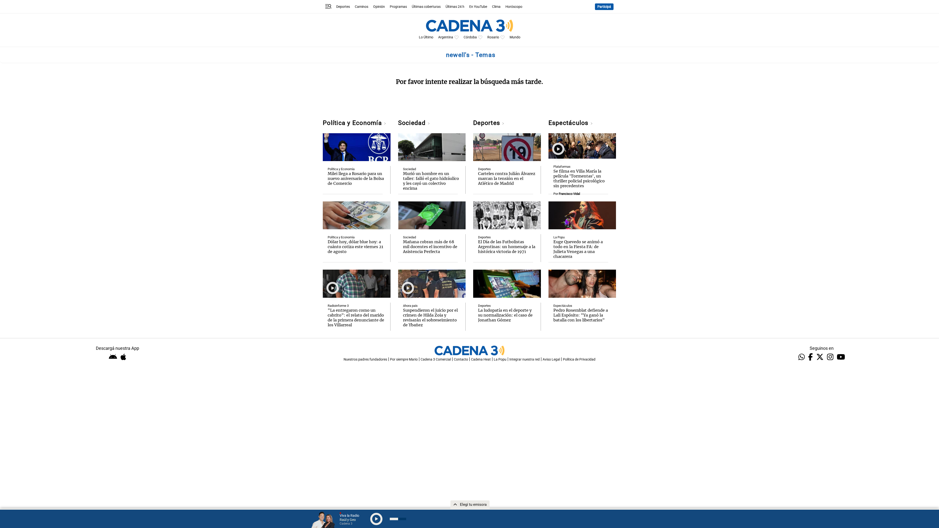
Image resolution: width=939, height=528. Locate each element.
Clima (496, 7)
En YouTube (478, 7)
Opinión (379, 7)
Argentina (445, 37)
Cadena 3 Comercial (436, 359)
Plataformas (561, 166)
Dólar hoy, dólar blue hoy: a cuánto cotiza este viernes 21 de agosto (355, 246)
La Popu (559, 237)
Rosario (493, 37)
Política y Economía (353, 122)
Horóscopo (513, 7)
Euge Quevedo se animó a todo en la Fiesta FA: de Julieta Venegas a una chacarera (578, 249)
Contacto (461, 359)
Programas (398, 7)
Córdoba (470, 37)
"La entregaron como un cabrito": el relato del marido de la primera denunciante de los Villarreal (356, 317)
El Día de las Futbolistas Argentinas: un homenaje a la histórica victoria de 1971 (506, 246)
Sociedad (412, 122)
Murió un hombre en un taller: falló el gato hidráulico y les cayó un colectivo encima (431, 181)
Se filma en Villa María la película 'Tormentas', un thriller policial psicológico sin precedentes (579, 178)
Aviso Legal (551, 359)
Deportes (343, 7)
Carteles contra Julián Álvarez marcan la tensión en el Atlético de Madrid (506, 178)
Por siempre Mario (404, 359)
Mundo (515, 37)
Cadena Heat (481, 359)
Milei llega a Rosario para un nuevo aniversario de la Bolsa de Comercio (356, 178)
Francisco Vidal (569, 194)
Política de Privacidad (579, 359)
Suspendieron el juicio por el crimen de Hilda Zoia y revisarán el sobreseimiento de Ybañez (430, 317)
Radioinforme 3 (338, 306)
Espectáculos (569, 122)
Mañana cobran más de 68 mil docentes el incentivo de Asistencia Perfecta (430, 246)
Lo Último (426, 37)
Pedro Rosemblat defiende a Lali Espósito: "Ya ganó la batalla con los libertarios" (580, 315)
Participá (604, 7)
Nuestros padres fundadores (365, 359)
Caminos (361, 7)
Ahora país (410, 306)
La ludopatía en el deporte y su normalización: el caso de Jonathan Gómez (505, 315)
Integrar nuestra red (524, 359)
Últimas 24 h (455, 7)
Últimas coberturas (426, 7)
